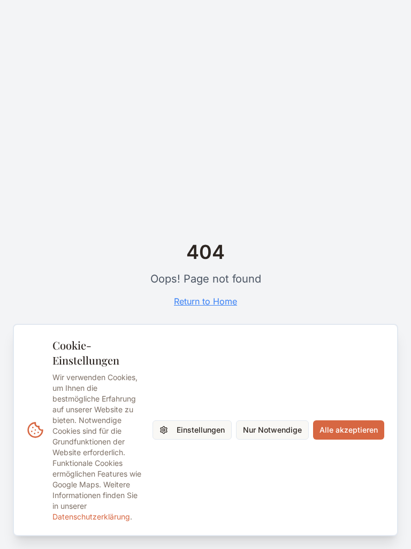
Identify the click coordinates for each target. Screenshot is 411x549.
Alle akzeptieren (348, 429)
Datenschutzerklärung (91, 516)
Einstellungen (201, 429)
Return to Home (205, 301)
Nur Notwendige (272, 429)
